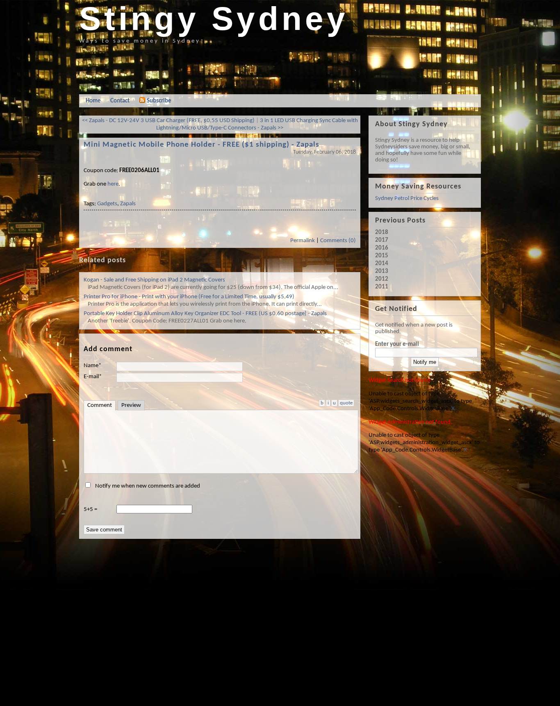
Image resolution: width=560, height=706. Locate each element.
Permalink (302, 241)
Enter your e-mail (397, 344)
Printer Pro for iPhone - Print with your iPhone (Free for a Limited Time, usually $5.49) (189, 297)
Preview (131, 405)
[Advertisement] (228, 67)
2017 (381, 240)
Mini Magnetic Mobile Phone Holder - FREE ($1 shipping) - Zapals (201, 145)
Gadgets (107, 204)
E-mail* (93, 377)
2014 (381, 264)
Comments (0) (338, 241)
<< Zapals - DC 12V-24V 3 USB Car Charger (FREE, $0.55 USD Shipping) (168, 121)
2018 (381, 232)
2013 (381, 271)
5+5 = (90, 509)
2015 (381, 256)
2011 (381, 287)
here (112, 184)
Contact (120, 101)
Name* (92, 366)
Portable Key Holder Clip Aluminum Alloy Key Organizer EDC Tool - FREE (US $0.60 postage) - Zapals (205, 314)
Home (93, 101)
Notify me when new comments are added (147, 486)
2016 (381, 248)
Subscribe (159, 101)
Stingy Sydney (213, 18)
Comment (99, 405)
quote (346, 403)
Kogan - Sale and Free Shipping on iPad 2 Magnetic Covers (154, 280)
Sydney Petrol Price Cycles (407, 198)
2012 (381, 279)
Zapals (128, 204)
